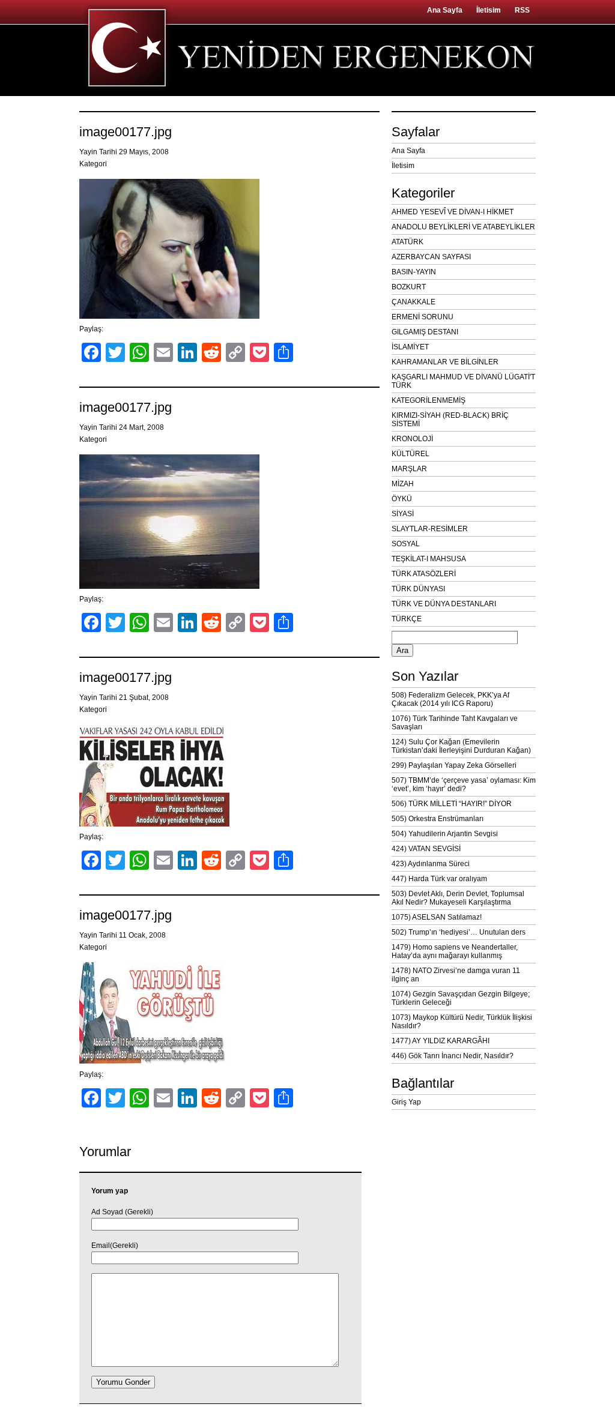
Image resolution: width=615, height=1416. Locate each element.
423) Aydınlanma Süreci (431, 864)
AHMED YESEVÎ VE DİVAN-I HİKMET (453, 212)
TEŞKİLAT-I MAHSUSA (429, 559)
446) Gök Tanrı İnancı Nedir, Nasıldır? (453, 1056)
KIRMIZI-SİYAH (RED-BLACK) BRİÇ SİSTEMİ (450, 419)
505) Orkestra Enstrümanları (437, 819)
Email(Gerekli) (114, 1245)
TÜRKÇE (407, 619)
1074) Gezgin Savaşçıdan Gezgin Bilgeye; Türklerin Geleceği (461, 998)
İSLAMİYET (410, 347)
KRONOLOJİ (412, 439)
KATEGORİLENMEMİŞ (428, 400)
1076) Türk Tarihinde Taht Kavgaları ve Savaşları (455, 722)
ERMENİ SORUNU (422, 317)
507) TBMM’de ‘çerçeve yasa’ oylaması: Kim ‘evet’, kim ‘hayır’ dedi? (464, 784)
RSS (522, 10)
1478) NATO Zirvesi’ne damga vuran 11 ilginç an (456, 974)
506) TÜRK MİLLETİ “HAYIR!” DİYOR (452, 804)
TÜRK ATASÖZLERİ (424, 574)
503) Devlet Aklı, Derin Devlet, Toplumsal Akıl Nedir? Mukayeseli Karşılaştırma (458, 898)
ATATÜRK (407, 242)
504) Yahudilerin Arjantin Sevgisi (445, 834)
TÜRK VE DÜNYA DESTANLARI (444, 604)
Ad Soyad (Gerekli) (122, 1212)
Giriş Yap (406, 1102)
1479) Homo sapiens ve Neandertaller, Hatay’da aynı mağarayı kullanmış (455, 951)
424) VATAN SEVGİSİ (426, 849)
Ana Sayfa (444, 10)
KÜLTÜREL (410, 454)
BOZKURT (409, 287)
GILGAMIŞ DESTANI (425, 332)
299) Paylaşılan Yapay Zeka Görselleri (454, 765)
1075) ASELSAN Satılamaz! (437, 917)
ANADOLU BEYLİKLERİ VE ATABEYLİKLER (463, 227)
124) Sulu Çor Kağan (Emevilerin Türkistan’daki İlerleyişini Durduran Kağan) (461, 746)
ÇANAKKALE (413, 302)
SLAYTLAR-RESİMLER (430, 529)
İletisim (488, 10)
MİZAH (403, 484)
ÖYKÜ (402, 499)
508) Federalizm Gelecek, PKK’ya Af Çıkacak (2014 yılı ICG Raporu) (450, 699)
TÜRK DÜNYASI (418, 589)
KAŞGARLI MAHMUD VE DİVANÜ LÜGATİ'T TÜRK (463, 381)
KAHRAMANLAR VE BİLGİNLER (445, 362)
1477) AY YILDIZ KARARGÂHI (440, 1041)
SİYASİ (403, 514)
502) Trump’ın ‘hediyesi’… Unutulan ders (459, 932)
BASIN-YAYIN (414, 272)
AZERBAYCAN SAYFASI (431, 257)
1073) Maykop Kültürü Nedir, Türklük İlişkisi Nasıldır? (462, 1021)
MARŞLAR (409, 469)
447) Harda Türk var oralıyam (439, 879)
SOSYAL (406, 544)
